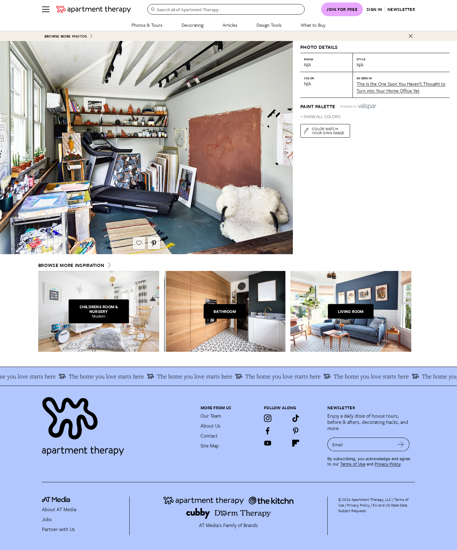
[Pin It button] (154, 243)
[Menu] (45, 9)
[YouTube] (267, 443)
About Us (210, 425)
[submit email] (400, 444)
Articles (230, 24)
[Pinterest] (295, 430)
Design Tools (268, 24)
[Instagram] (267, 418)
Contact (209, 435)
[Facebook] (267, 430)
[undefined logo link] (93, 9)
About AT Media (59, 509)
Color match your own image (328, 130)
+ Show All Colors (320, 117)
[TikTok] (295, 418)
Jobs (47, 519)
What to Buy (313, 24)
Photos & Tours (147, 24)
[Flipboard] (295, 443)
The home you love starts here (94, 376)
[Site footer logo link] (117, 423)
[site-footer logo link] (56, 500)
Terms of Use (352, 464)
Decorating (192, 24)
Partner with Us (58, 529)
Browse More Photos (65, 36)
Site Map (210, 445)
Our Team (211, 415)
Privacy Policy (388, 464)
